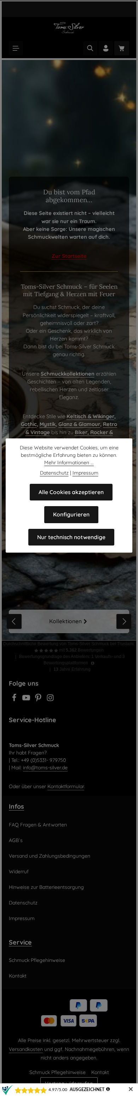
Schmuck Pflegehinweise (37, 960)
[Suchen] (90, 48)
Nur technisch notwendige (71, 537)
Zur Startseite (69, 256)
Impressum (22, 918)
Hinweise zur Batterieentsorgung (46, 887)
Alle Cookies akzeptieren (71, 492)
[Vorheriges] (14, 621)
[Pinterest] (39, 700)
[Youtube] (26, 700)
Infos (16, 806)
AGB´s (16, 840)
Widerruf (19, 871)
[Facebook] (14, 700)
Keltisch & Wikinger (90, 416)
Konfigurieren (71, 514)
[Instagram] (50, 700)
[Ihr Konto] (106, 48)
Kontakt (18, 976)
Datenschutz (23, 903)
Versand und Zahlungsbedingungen (49, 856)
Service (20, 942)
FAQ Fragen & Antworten (38, 824)
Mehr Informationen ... (69, 462)
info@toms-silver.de (45, 767)
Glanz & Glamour (79, 424)
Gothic (29, 424)
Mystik (48, 424)
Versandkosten (26, 1049)
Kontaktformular (65, 786)
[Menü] (16, 48)
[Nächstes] (123, 621)
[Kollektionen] (69, 621)
